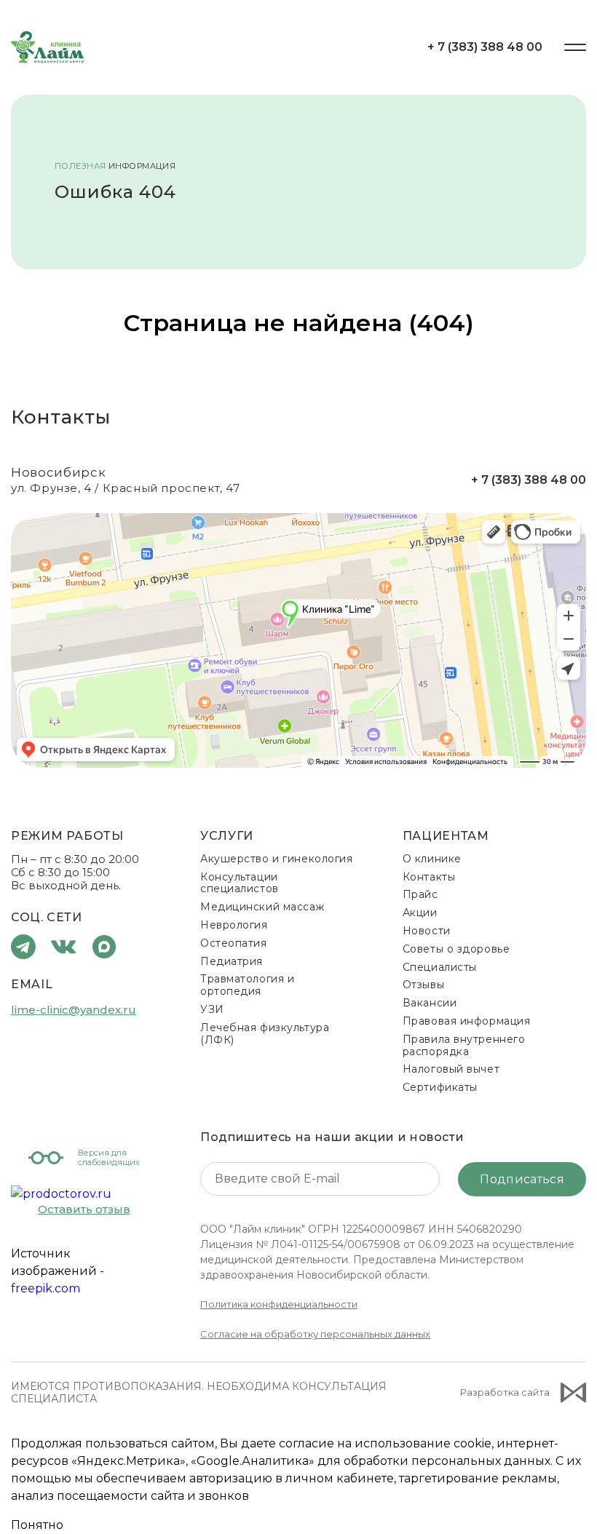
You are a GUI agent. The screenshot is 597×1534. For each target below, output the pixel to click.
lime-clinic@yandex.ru (73, 1010)
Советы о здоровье (456, 948)
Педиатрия (231, 961)
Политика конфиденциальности (278, 1304)
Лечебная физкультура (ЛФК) (264, 1033)
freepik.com (45, 1288)
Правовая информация (467, 1021)
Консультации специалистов (239, 883)
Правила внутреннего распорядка (464, 1045)
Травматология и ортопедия (247, 985)
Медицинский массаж (262, 906)
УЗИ (212, 1009)
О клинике (432, 858)
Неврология (234, 924)
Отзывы (423, 984)
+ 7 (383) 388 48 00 (484, 47)
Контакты (429, 876)
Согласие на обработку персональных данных (315, 1334)
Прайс (420, 894)
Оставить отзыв (84, 1209)
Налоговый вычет (451, 1069)
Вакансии (429, 1002)
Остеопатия (233, 943)
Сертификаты (440, 1087)
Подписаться (522, 1179)
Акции (420, 912)
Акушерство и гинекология (276, 858)
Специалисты (440, 967)
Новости (427, 930)
